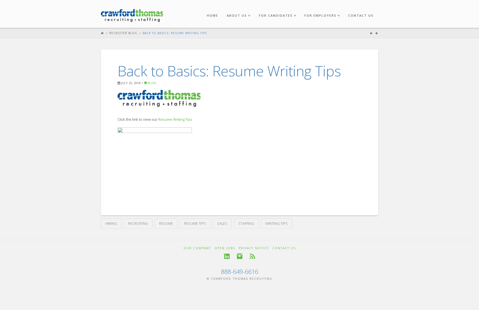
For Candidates (277, 8)
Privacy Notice (254, 248)
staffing (246, 223)
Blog (151, 83)
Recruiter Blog (123, 33)
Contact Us (361, 15)
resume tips (195, 223)
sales (222, 223)
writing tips (276, 223)
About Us (238, 8)
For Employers (321, 8)
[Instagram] (240, 256)
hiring (111, 223)
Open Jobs (225, 248)
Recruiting (138, 223)
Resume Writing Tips (175, 119)
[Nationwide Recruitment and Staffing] (132, 13)
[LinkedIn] (227, 256)
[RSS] (252, 256)
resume (166, 223)
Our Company (197, 248)
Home (212, 15)
